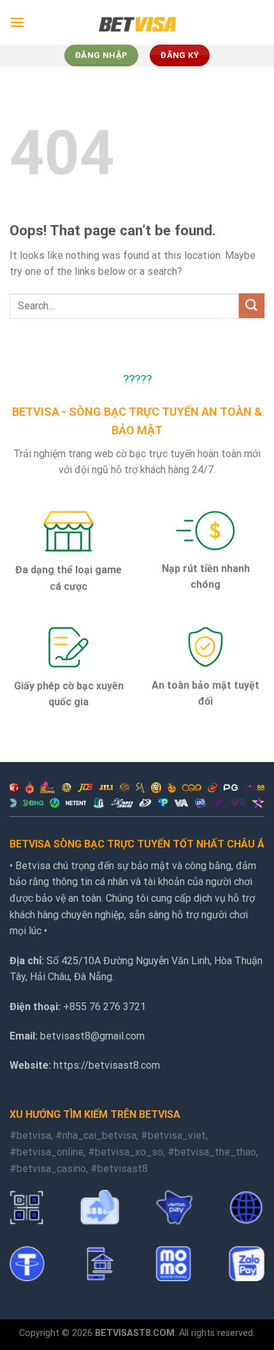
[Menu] (17, 22)
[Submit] (251, 305)
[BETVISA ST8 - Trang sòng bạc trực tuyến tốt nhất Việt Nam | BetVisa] (137, 22)
